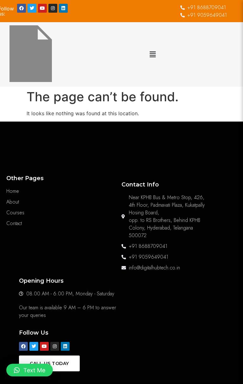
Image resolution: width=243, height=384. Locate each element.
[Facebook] (21, 8)
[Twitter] (32, 8)
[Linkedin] (63, 8)
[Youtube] (42, 8)
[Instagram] (52, 8)
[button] (152, 54)
